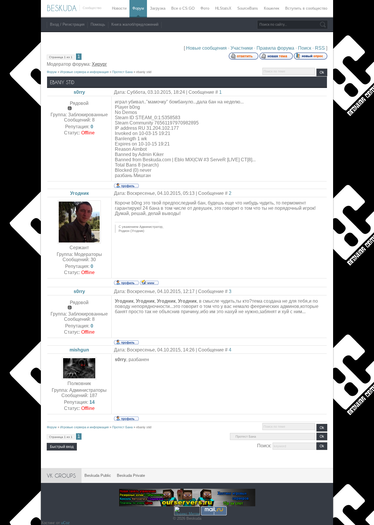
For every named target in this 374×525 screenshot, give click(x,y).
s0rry (79, 92)
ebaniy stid (143, 72)
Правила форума (275, 48)
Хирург (99, 64)
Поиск (304, 48)
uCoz (65, 523)
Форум (52, 72)
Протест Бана (122, 72)
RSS (320, 48)
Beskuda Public (97, 475)
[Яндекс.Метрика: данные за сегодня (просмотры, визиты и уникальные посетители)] (187, 510)
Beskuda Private (131, 475)
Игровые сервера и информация (84, 72)
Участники (242, 48)
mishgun (79, 349)
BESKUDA (62, 8)
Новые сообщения (206, 48)
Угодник (79, 193)
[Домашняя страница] (149, 282)
